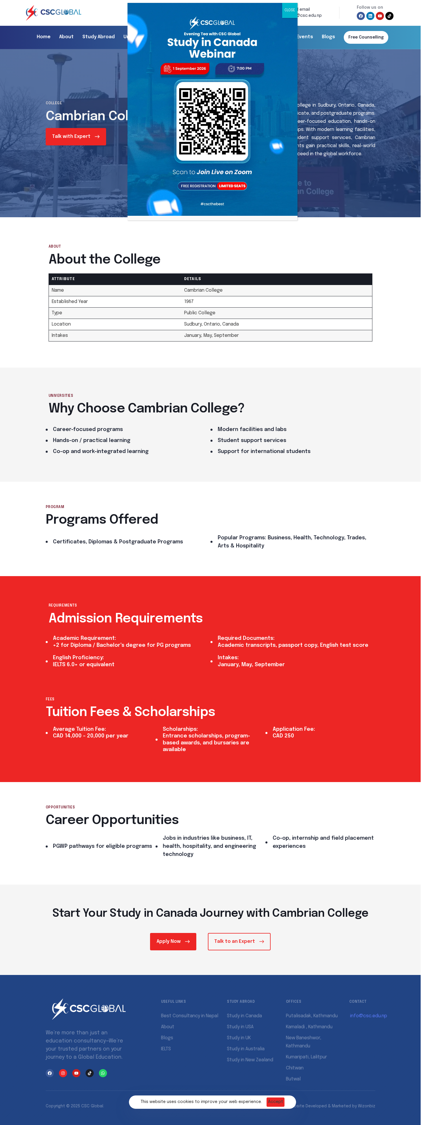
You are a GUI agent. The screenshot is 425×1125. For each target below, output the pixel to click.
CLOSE (289, 10)
